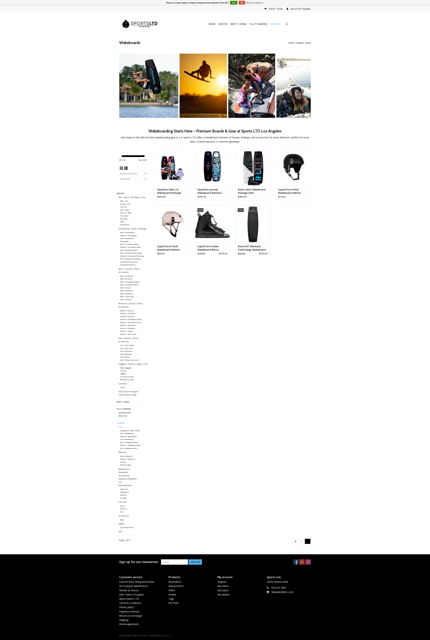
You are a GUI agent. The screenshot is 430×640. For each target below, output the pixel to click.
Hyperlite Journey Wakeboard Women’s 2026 (210, 191)
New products (176, 586)
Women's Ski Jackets (128, 313)
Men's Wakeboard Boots (129, 442)
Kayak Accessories (127, 527)
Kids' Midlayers (126, 354)
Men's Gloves (125, 288)
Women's (123, 509)
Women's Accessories (128, 334)
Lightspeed (165, 635)
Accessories (124, 515)
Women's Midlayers (127, 328)
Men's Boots (125, 210)
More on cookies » (255, 3)
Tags (171, 598)
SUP (120, 531)
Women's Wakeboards (128, 436)
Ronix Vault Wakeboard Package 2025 (252, 191)
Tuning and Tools (127, 377)
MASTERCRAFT (125, 412)
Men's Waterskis (126, 456)
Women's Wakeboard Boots (130, 445)
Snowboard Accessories (129, 262)
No (242, 3)
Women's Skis (125, 204)
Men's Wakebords (127, 433)
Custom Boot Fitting (127, 394)
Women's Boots (126, 213)
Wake (308, 43)
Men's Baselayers (127, 291)
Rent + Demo (238, 24)
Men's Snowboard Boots (129, 244)
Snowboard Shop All (127, 265)
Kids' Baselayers (126, 351)
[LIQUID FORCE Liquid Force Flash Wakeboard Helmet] (293, 167)
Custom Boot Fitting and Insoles (137, 581)
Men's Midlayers (126, 294)
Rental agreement (129, 624)
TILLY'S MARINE (258, 24)
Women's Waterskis (127, 459)
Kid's (122, 512)
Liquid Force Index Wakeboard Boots (208, 248)
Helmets (123, 371)
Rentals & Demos (129, 590)
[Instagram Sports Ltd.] (308, 562)
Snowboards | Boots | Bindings (132, 228)
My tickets (223, 590)
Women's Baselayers (128, 325)
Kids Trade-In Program (131, 594)
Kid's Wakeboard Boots (129, 448)
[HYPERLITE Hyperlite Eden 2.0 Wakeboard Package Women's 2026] (172, 167)
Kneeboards (124, 475)
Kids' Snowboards (127, 238)
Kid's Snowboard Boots (129, 250)
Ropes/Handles (125, 485)
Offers (171, 590)
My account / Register (300, 8)
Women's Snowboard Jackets (131, 319)
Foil (120, 482)
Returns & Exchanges (130, 615)
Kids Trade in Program (128, 391)
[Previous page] (295, 541)
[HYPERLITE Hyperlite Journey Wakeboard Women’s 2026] (212, 167)
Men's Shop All (126, 299)
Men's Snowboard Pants (129, 285)
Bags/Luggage (125, 368)
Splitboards (124, 241)
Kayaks (121, 523)
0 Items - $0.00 (275, 8)
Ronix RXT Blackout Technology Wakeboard (252, 248)
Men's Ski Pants (126, 279)
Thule (122, 387)
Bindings (123, 219)
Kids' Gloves (125, 357)
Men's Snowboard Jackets (130, 282)
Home (212, 24)
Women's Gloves (126, 331)
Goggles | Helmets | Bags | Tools (133, 364)
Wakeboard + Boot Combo (130, 431)
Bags (122, 520)
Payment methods (129, 611)
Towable (123, 498)
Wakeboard (124, 492)
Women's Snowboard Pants (130, 322)
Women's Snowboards (128, 235)
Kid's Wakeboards (127, 439)
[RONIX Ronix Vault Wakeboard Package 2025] (252, 167)
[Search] (287, 24)
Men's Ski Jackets (126, 276)
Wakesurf (123, 489)
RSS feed (173, 603)
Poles (122, 222)
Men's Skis (124, 201)
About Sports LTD (129, 598)
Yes (233, 3)
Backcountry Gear (127, 379)
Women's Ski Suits (127, 311)
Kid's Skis (123, 207)
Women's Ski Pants (127, 316)
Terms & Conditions (130, 603)
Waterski (122, 452)
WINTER (222, 24)
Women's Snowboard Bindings (132, 256)
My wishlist (223, 594)
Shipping (123, 620)
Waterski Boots (126, 465)
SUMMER (275, 24)
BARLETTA (123, 416)
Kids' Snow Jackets (127, 345)
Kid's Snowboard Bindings (130, 259)
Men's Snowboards (127, 232)
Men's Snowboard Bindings (131, 253)
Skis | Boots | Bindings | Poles (132, 197)
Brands (172, 594)
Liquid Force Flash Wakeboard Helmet (289, 191)
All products (174, 581)
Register (222, 581)
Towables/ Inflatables (128, 478)
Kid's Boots (124, 216)
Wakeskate (123, 472)
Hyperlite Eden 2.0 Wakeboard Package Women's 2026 (169, 191)
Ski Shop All (124, 225)
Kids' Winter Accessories (129, 360)
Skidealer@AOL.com (282, 592)
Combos (123, 462)
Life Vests (123, 502)
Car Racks (123, 383)
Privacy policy (126, 607)
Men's (122, 506)
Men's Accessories (127, 296)
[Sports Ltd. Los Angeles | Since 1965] (146, 24)
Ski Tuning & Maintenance (133, 586)
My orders (223, 586)
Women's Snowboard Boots (130, 247)
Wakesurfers (124, 469)
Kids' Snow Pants (127, 348)
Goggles (123, 374)
